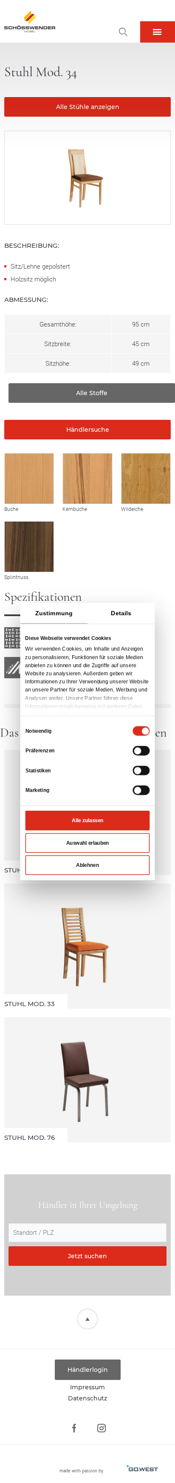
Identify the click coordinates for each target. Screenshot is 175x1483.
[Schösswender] (29, 21)
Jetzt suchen (87, 1256)
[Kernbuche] (87, 478)
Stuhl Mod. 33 (87, 946)
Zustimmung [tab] (53, 612)
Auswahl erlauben (87, 843)
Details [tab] (121, 612)
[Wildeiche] (146, 478)
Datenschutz (87, 1398)
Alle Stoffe (91, 393)
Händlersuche (87, 429)
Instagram (101, 1428)
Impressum (87, 1387)
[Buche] (29, 478)
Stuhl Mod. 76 (87, 1079)
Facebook (73, 1428)
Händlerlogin (88, 1370)
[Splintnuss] (29, 546)
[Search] (123, 32)
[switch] (141, 750)
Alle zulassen (87, 820)
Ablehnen (87, 865)
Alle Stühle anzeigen (87, 107)
